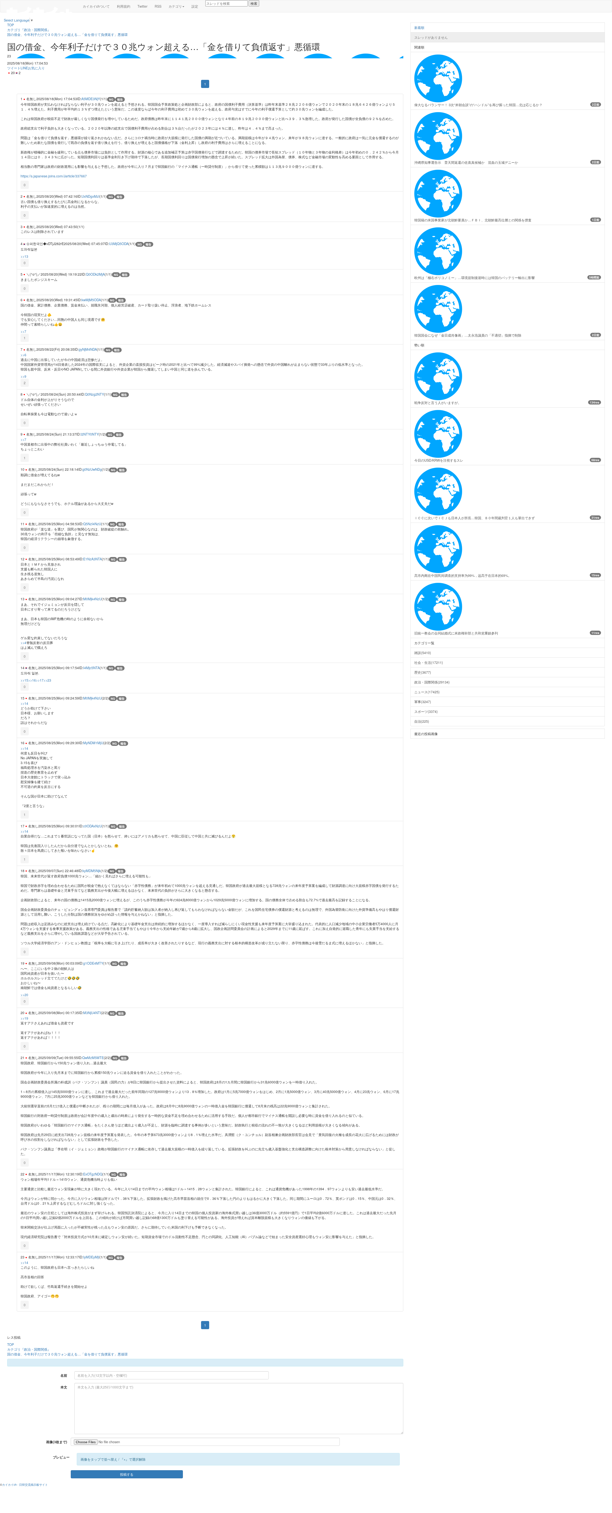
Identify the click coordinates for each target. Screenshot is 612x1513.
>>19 (24, 1018)
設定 (194, 6)
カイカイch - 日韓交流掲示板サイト (25, 1484)
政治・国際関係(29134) (432, 682)
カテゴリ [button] (175, 6)
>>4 (23, 642)
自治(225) (421, 721)
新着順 (419, 27)
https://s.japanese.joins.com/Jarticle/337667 (54, 176)
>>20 (24, 994)
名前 (63, 1375)
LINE (24, 68)
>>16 (32, 680)
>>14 (24, 703)
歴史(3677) (422, 672)
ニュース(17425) (427, 691)
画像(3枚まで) (56, 1441)
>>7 (23, 331)
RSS (158, 6)
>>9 (23, 376)
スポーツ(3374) (426, 711)
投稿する (126, 1474)
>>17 (40, 680)
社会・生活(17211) (428, 662)
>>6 (23, 354)
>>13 (24, 256)
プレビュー (61, 1457)
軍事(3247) (422, 701)
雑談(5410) (422, 652)
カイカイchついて (96, 6)
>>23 (47, 680)
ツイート (14, 68)
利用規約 (123, 6)
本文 (63, 1387)
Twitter (142, 6)
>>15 (24, 680)
